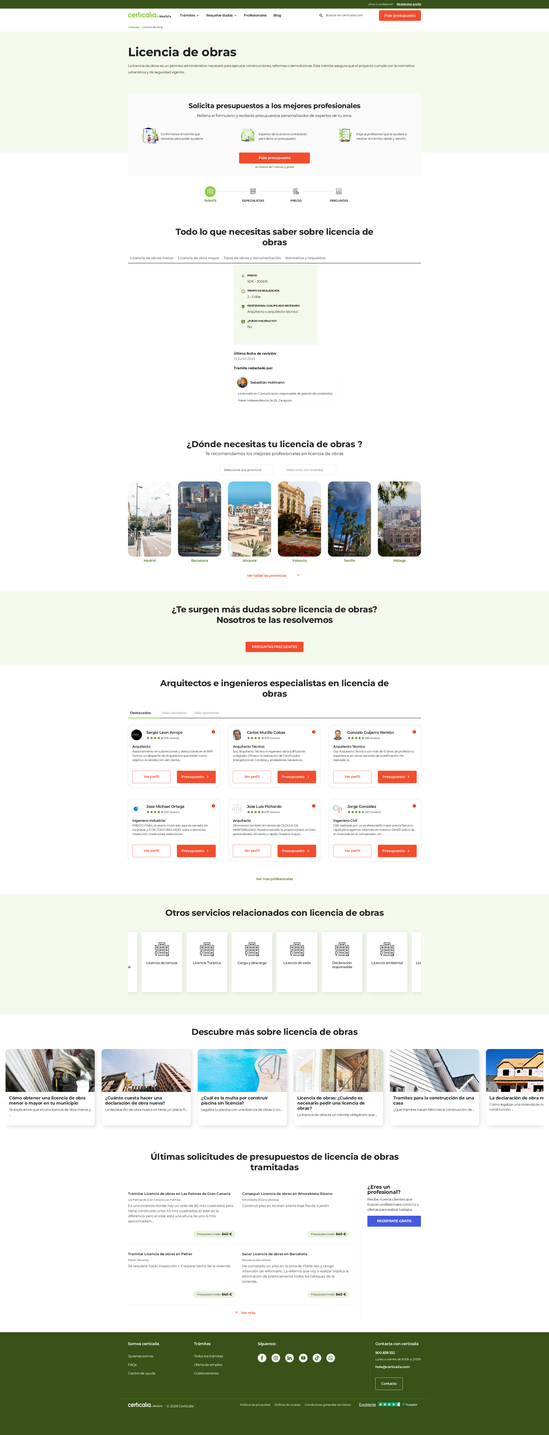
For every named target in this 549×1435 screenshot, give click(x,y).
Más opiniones (207, 713)
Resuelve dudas (219, 15)
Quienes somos (140, 1356)
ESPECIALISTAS (253, 201)
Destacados (140, 713)
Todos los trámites (208, 1356)
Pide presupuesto (400, 16)
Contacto (389, 1384)
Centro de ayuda (141, 1373)
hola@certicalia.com (392, 1367)
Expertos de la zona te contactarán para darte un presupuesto (283, 136)
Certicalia (133, 27)
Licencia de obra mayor (198, 258)
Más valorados (174, 713)
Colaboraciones (206, 1373)
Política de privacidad (255, 1405)
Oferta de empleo (208, 1365)
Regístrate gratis (409, 4)
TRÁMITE (210, 201)
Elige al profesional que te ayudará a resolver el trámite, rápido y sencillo (381, 136)
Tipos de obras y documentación (252, 258)
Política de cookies (287, 1405)
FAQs (132, 1365)
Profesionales (255, 15)
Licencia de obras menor (152, 258)
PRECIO (296, 201)
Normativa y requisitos (305, 258)
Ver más (248, 1313)
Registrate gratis (394, 1221)
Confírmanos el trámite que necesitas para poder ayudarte (182, 136)
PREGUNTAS (339, 201)
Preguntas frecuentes (274, 647)
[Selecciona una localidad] (309, 470)
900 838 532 (385, 1353)
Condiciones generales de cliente (328, 1405)
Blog (277, 15)
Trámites (187, 15)
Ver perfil (151, 777)
